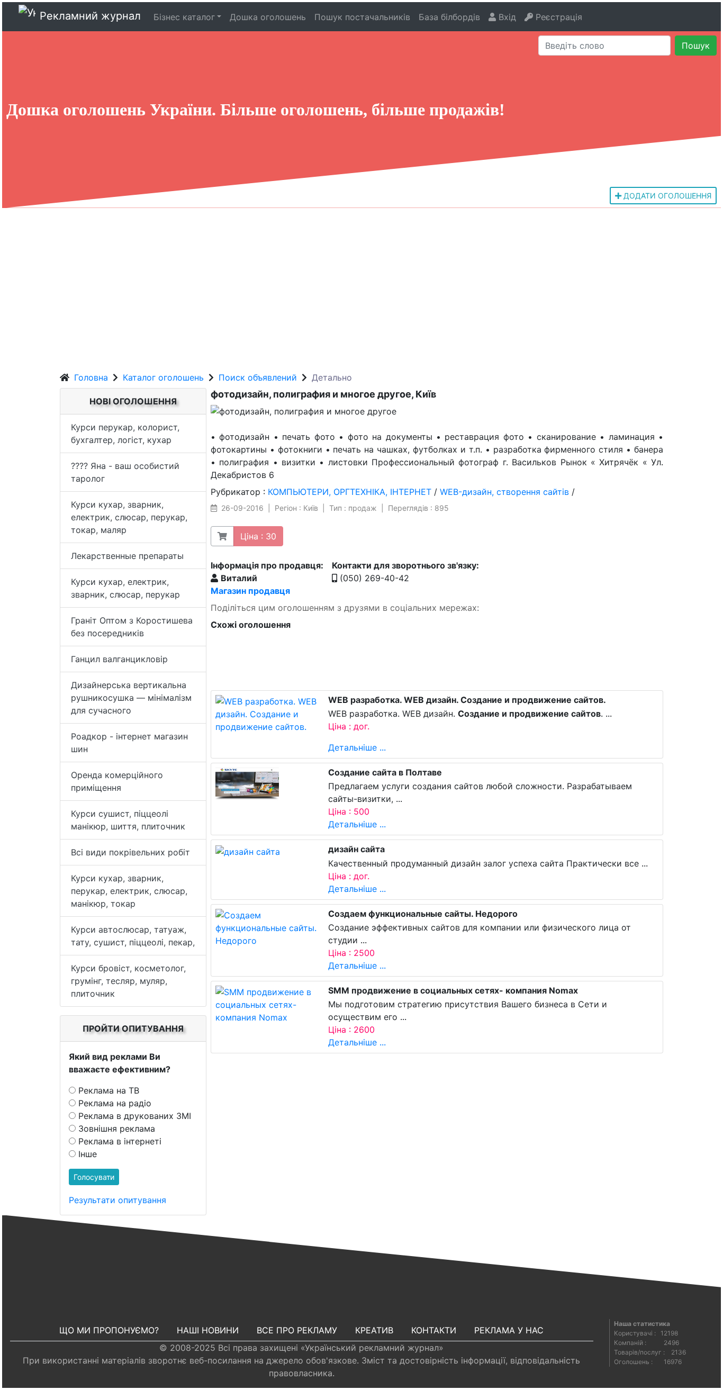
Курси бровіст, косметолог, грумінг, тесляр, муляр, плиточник (128, 981)
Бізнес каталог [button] (184, 17)
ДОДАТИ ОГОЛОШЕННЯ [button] (666, 195)
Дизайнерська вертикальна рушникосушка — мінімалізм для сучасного (131, 698)
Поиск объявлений (258, 377)
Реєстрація (557, 17)
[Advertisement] (361, 287)
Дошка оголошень (268, 17)
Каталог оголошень (163, 377)
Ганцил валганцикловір (119, 659)
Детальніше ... (357, 747)
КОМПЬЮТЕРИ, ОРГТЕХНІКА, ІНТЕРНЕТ (349, 491)
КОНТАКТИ (433, 1330)
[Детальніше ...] (267, 713)
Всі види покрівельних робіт (130, 852)
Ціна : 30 (258, 536)
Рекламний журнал (90, 16)
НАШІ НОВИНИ (208, 1330)
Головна (91, 377)
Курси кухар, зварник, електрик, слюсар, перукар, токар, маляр (129, 517)
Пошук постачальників (362, 17)
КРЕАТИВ (374, 1330)
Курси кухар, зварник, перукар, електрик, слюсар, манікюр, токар (129, 891)
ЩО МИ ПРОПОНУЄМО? (109, 1330)
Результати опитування (117, 1200)
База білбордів (449, 17)
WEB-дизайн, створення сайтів (504, 491)
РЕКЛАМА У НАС (509, 1330)
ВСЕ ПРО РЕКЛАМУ (297, 1330)
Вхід (506, 17)
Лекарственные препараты (127, 555)
